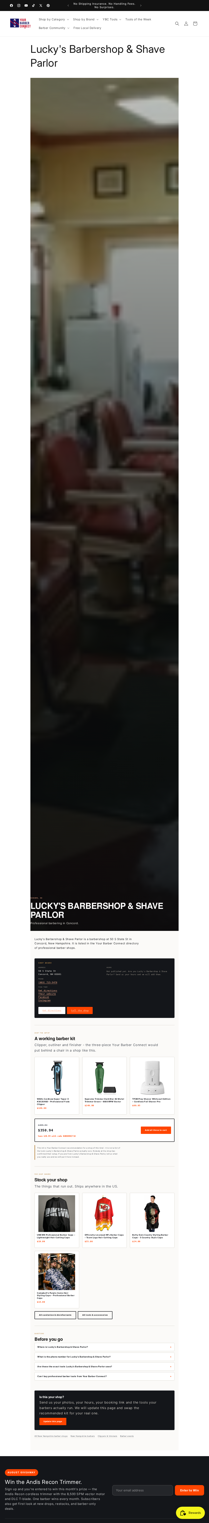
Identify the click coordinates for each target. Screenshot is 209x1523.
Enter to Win (189, 1490)
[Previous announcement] (68, 5)
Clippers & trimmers (107, 1436)
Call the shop (80, 1010)
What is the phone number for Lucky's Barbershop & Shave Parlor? (74, 1356)
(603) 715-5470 (47, 982)
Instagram (44, 1000)
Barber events (127, 1436)
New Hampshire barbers (83, 1436)
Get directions (47, 990)
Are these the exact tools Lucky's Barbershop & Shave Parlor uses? (74, 1366)
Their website (47, 994)
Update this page (52, 1421)
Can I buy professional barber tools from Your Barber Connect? (72, 1376)
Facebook (43, 997)
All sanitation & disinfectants (55, 1315)
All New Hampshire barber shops (51, 1436)
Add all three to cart (156, 1130)
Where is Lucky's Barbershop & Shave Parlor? (62, 1347)
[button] (53, 19)
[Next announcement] (140, 5)
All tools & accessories (95, 1315)
